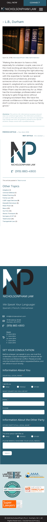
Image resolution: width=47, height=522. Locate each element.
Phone (5, 408)
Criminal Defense (9, 193)
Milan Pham (7, 206)
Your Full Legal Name (13, 375)
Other (36, 387)
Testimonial (22, 180)
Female (22, 387)
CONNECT (35, 2)
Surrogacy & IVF (8, 216)
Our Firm (6, 211)
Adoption (6, 190)
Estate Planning (8, 195)
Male (7, 387)
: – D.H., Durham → (33, 136)
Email (5, 400)
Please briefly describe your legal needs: (22, 441)
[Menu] (41, 9)
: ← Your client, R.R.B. (16, 132)
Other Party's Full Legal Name (16, 425)
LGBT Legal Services (10, 200)
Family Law (7, 198)
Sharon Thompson (9, 213)
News (5, 208)
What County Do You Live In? (15, 391)
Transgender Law (9, 221)
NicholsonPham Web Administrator (26, 58)
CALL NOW (12, 2)
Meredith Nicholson (9, 203)
